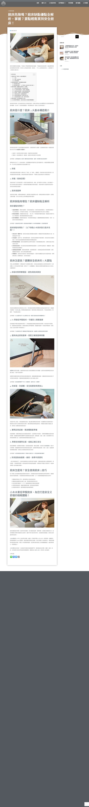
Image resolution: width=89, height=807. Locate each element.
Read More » (67, 48)
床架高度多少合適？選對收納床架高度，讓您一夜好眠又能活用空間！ (31, 158)
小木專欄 (85, 3)
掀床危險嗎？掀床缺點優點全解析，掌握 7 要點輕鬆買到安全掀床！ (72, 58)
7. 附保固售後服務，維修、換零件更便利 (21, 96)
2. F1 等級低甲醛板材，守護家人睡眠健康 (21, 89)
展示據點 (78, 3)
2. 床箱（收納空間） (17, 79)
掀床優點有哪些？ (17, 83)
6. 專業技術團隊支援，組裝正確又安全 (21, 95)
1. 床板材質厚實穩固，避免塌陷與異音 (21, 88)
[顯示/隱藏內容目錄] (33, 74)
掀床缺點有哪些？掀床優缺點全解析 (19, 82)
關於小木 (44, 3)
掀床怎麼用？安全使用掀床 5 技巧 (18, 98)
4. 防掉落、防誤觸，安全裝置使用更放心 (21, 92)
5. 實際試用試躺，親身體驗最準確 (20, 93)
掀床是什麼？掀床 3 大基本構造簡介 (19, 76)
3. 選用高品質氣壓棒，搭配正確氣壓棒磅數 (22, 91)
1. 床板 (15, 77)
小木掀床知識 (11, 11)
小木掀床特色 (52, 3)
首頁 (38, 3)
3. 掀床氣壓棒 (16, 80)
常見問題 (70, 3)
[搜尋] (77, 36)
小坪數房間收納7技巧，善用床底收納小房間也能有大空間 (71, 46)
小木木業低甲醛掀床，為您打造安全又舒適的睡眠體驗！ (23, 100)
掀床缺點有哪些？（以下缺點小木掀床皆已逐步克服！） (24, 85)
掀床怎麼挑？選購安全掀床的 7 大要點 (19, 86)
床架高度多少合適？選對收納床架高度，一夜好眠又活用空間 (72, 52)
